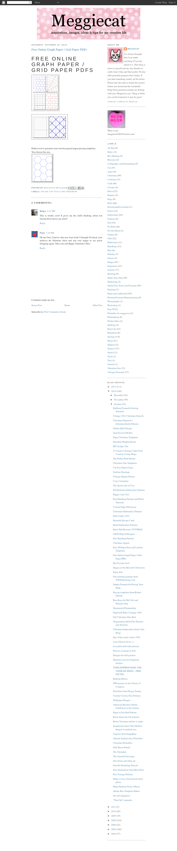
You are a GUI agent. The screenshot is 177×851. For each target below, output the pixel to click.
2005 (114, 829)
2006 (114, 824)
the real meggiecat (121, 795)
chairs (110, 171)
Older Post (97, 305)
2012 (114, 806)
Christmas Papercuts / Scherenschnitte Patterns (125, 422)
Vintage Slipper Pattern (124, 476)
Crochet (111, 187)
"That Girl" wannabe (122, 800)
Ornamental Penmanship (124, 608)
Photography (114, 301)
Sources (111, 348)
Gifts (110, 238)
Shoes (110, 340)
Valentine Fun (114, 368)
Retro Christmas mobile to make (128, 721)
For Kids (111, 226)
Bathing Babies (120, 678)
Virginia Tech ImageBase (125, 733)
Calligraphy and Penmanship (121, 163)
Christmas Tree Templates (125, 463)
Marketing (112, 281)
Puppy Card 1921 (121, 494)
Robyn (43, 211)
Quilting (111, 324)
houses (111, 258)
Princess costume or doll (124, 650)
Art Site (111, 147)
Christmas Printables (122, 742)
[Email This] (69, 188)
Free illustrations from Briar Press (128, 769)
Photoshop (113, 305)
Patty (42, 232)
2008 (114, 820)
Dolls (110, 203)
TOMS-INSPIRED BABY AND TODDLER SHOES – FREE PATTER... (127, 671)
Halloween (113, 242)
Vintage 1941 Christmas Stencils (128, 415)
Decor (110, 191)
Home (67, 305)
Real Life (112, 328)
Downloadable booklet (118, 206)
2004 (114, 833)
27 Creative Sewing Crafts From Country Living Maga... (128, 452)
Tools (110, 356)
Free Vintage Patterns (123, 774)
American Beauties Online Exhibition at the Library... (126, 706)
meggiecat (133, 49)
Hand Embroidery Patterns (125, 524)
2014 (114, 391)
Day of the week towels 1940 (126, 637)
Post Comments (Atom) (55, 311)
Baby (110, 151)
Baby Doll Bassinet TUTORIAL (128, 529)
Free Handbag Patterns (123, 538)
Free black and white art (124, 760)
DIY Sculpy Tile (120, 446)
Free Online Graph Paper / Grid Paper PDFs (59, 49)
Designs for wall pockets (124, 655)
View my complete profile (123, 102)
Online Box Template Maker (126, 791)
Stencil (111, 352)
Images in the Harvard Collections (129, 567)
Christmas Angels (121, 542)
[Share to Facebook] (79, 188)
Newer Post (36, 305)
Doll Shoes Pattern (121, 747)
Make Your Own (115, 277)
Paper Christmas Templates (125, 437)
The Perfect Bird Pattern (124, 458)
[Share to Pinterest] (82, 188)
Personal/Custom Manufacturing (123, 297)
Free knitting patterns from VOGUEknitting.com (125, 578)
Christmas (112, 175)
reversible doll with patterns (126, 646)
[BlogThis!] (72, 188)
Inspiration (113, 266)
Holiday (111, 254)
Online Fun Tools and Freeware (59, 192)
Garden (111, 234)
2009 (114, 815)
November (119, 399)
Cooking (112, 179)
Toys (110, 360)
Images (111, 262)
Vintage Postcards (116, 372)
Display (111, 195)
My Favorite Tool (121, 563)
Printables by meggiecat (119, 313)
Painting (111, 289)
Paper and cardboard (117, 293)
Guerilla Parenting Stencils (125, 765)
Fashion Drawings (121, 472)
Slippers (111, 344)
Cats (110, 167)
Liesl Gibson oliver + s (123, 641)
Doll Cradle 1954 (121, 515)
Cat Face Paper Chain (123, 467)
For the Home (114, 230)
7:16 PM (50, 232)
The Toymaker (119, 751)
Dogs (110, 199)
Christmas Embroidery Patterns (127, 511)
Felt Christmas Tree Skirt (124, 617)
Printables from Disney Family (127, 691)
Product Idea (113, 320)
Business (112, 159)
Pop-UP (111, 309)
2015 (114, 386)
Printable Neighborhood (124, 441)
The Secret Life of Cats (123, 485)
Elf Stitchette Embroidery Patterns (129, 490)
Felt (109, 222)
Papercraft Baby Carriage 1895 (127, 612)
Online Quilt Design (122, 428)
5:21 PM (51, 211)
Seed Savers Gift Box (123, 432)
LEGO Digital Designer (124, 533)
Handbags (112, 246)
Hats (110, 250)
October (118, 404)
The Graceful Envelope (124, 756)
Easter (110, 210)
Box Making (113, 155)
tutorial (111, 364)
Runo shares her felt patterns (126, 716)
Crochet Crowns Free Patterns (127, 695)
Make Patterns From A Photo (126, 786)
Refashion (112, 332)
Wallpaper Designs (122, 700)
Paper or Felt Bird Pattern (125, 712)
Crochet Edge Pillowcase (124, 506)
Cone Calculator (120, 481)
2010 (114, 811)
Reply (42, 223)
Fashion (111, 218)
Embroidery (113, 214)
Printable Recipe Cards (123, 520)
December (119, 395)
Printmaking (113, 317)
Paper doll (118, 572)
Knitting (111, 273)
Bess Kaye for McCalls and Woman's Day (125, 601)
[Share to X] (76, 188)
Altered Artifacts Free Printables (128, 738)
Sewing (111, 336)
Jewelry (111, 269)
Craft (110, 183)
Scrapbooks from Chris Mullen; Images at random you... (127, 727)
